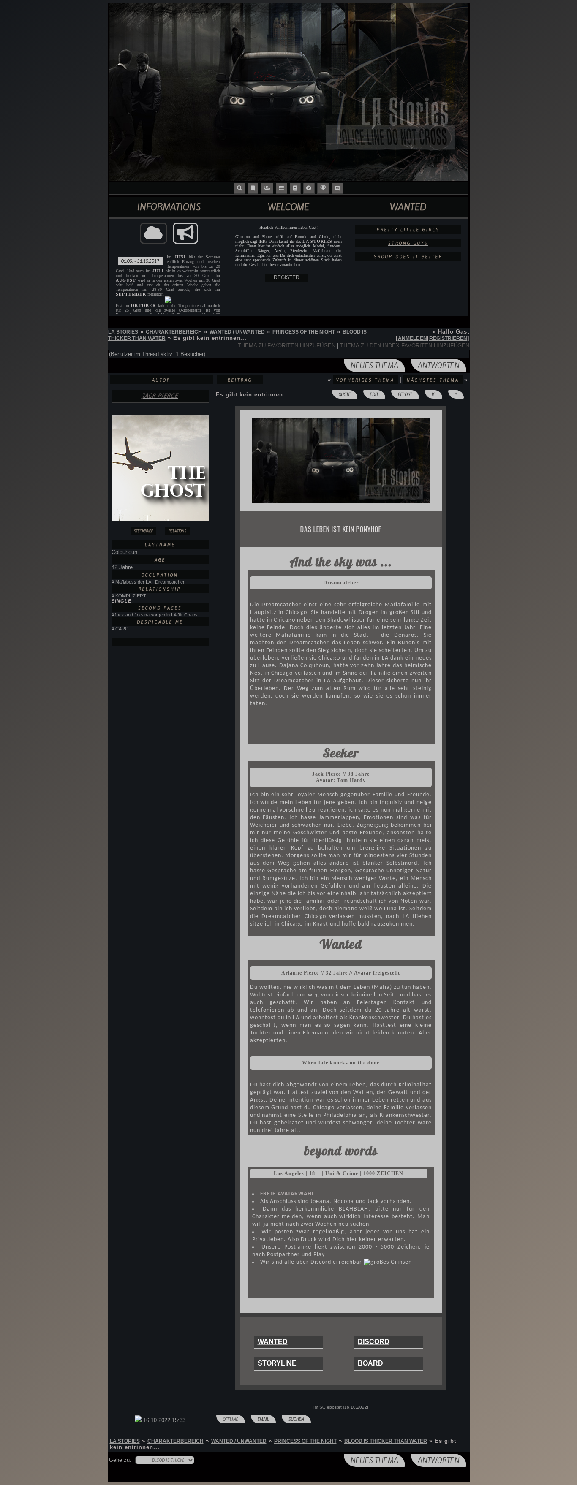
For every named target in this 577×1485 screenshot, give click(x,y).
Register (286, 277)
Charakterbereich (174, 332)
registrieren (448, 338)
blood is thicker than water (385, 1441)
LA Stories (123, 332)
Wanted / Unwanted (237, 332)
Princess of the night (303, 332)
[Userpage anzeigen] (160, 642)
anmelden (412, 338)
